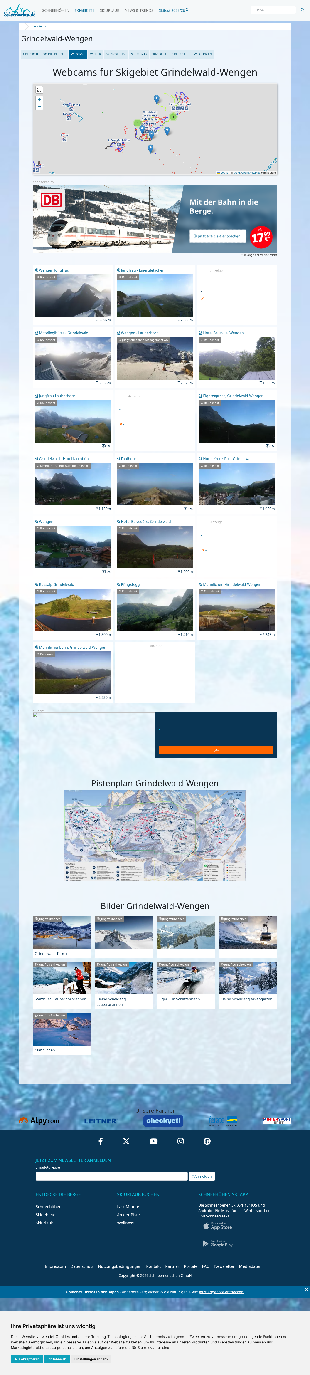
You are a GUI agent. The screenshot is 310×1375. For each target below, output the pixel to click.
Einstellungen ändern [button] (91, 1359)
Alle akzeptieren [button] (27, 1359)
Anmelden (203, 1176)
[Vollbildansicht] (39, 89)
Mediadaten (250, 1266)
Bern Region (39, 26)
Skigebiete (84, 10)
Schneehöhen (55, 10)
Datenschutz (81, 1266)
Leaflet (224, 172)
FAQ (206, 1266)
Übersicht (30, 54)
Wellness (125, 1223)
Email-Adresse (48, 1167)
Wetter (95, 54)
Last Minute (128, 1206)
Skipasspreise (116, 54)
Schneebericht (54, 54)
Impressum (55, 1266)
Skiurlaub (109, 10)
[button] (157, 99)
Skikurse (179, 54)
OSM (237, 172)
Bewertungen (201, 54)
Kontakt (153, 1266)
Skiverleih (159, 54)
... (23, 26)
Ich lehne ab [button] (57, 1359)
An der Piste (128, 1214)
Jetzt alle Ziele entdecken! (219, 236)
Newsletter (224, 1266)
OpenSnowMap (251, 172)
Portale (190, 1266)
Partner (172, 1266)
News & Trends (139, 10)
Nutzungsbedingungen (120, 1266)
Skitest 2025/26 (172, 10)
